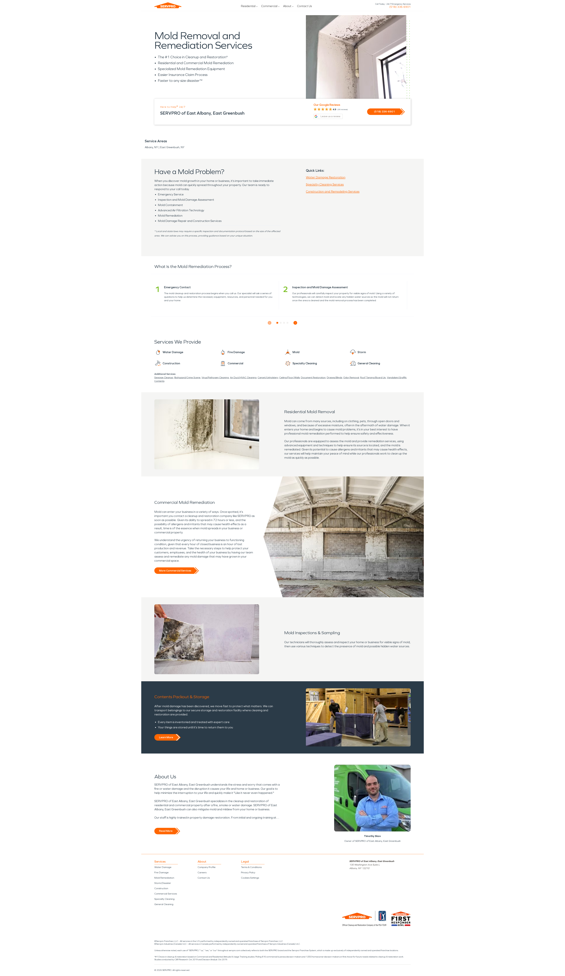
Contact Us (304, 6)
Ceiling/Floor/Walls (289, 377)
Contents (159, 381)
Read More (165, 831)
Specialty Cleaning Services (325, 184)
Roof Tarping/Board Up (373, 377)
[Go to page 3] (284, 322)
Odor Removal (351, 377)
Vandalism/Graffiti (396, 377)
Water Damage (162, 867)
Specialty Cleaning (164, 899)
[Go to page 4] (287, 322)
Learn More (166, 737)
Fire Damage (161, 872)
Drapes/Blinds (334, 377)
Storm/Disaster (162, 883)
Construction (161, 888)
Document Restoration (313, 377)
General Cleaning (163, 904)
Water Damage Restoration (325, 177)
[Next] (295, 322)
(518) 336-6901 (400, 7)
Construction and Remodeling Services (332, 191)
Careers (202, 872)
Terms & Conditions (251, 867)
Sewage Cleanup (163, 377)
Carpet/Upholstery (268, 377)
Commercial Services (165, 893)
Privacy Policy (248, 872)
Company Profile (207, 867)
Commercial (269, 6)
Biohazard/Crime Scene (187, 377)
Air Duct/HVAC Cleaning (243, 377)
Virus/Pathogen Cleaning (215, 377)
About (287, 6)
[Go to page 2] (280, 322)
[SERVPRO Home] (167, 5)
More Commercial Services (175, 570)
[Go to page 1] (277, 322)
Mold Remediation (164, 877)
